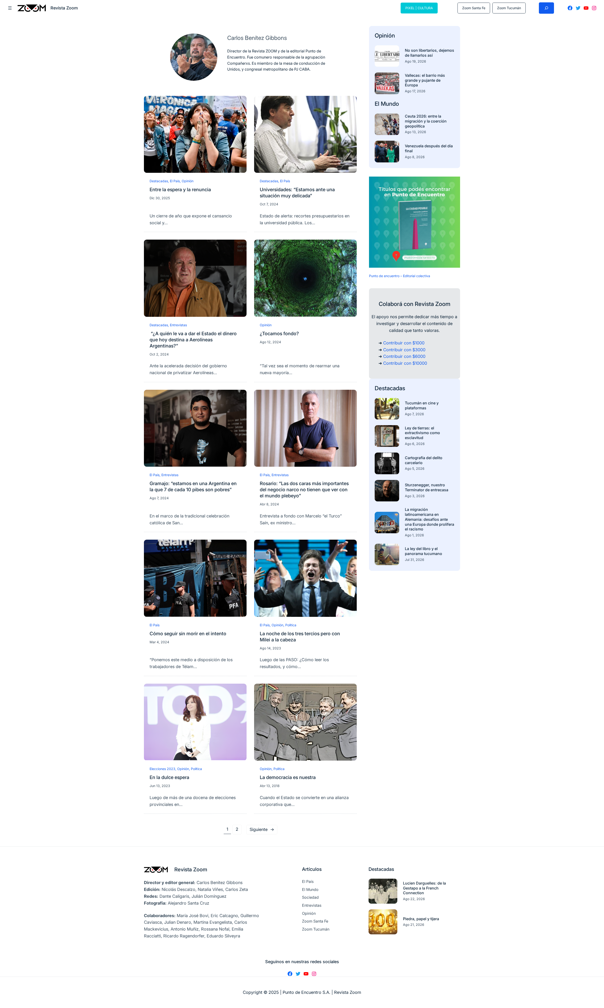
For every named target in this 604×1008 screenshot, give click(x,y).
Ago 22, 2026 (414, 899)
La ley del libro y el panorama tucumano (423, 551)
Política (290, 625)
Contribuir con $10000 (405, 363)
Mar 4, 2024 (159, 642)
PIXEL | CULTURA (419, 8)
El (378, 103)
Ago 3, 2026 (415, 496)
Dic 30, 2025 (160, 198)
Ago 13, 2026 (415, 132)
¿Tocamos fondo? (279, 333)
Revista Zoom (190, 869)
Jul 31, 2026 (414, 560)
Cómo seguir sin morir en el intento (188, 633)
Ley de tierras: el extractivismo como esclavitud (422, 433)
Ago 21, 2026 (413, 925)
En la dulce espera (169, 777)
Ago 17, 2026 (415, 91)
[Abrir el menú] (10, 8)
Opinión (187, 181)
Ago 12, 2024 (270, 342)
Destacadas (159, 181)
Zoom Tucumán (509, 8)
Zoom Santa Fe (473, 8)
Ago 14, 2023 (270, 648)
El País (175, 181)
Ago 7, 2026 (414, 414)
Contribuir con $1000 (403, 342)
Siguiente (262, 829)
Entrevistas (178, 325)
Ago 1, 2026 (414, 535)
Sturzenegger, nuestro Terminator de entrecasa (426, 487)
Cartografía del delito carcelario (423, 460)
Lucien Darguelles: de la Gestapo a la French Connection (424, 888)
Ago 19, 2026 (415, 61)
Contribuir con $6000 (404, 356)
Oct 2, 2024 (159, 354)
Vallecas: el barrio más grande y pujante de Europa (425, 80)
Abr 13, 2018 (270, 786)
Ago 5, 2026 (414, 468)
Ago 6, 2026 (415, 444)
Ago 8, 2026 (415, 157)
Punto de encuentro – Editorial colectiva (399, 276)
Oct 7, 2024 (269, 204)
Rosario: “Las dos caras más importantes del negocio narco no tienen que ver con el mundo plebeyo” (304, 490)
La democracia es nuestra (288, 777)
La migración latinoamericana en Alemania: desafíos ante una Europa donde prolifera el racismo (429, 519)
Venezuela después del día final (429, 148)
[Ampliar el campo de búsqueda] (546, 8)
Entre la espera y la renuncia (180, 189)
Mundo (390, 103)
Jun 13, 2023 (160, 786)
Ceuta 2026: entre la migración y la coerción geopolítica (426, 121)
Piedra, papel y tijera (421, 918)
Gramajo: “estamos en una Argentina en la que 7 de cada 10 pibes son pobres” (193, 486)
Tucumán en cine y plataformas (422, 405)
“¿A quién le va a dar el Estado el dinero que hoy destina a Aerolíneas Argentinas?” (193, 340)
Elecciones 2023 (162, 769)
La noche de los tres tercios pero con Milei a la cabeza (300, 637)
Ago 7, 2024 (159, 498)
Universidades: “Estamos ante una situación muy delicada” (297, 193)
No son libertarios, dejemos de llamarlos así (429, 53)
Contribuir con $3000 (404, 349)
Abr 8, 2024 (269, 504)
